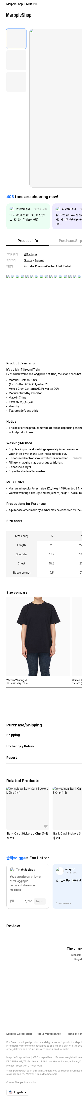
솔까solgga (30, 254)
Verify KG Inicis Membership (41, 1074)
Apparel (39, 260)
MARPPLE (32, 4)
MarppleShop (14, 4)
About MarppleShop (49, 1033)
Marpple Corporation (19, 1033)
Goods (28, 260)
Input (40, 901)
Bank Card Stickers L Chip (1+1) (27, 833)
